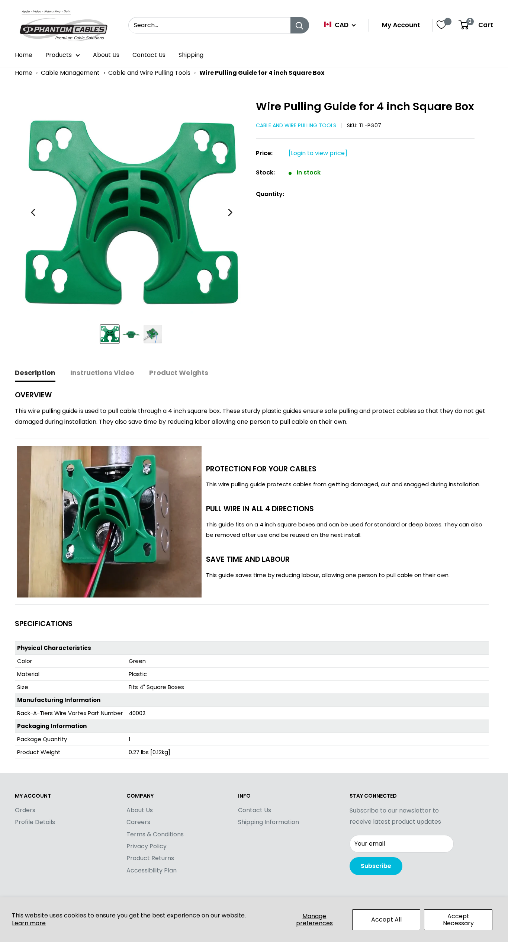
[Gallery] (131, 224)
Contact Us (148, 55)
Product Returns (150, 858)
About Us (106, 55)
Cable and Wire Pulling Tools (149, 72)
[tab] (35, 373)
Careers (138, 822)
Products (58, 55)
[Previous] (33, 212)
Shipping (191, 55)
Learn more (29, 923)
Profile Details (35, 822)
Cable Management (70, 72)
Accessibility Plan (151, 870)
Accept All (386, 919)
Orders (25, 810)
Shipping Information (268, 822)
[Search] (299, 25)
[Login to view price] (318, 153)
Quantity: (270, 194)
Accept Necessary (458, 919)
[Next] (230, 212)
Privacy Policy (146, 846)
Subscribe (376, 866)
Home (23, 55)
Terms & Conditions (155, 834)
